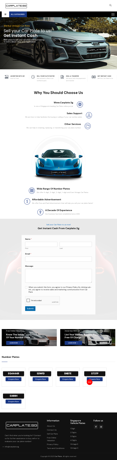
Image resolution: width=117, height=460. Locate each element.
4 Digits (73, 440)
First (26, 248)
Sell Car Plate (52, 434)
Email (28, 254)
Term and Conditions (55, 448)
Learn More (14, 343)
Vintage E (74, 444)
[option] (13, 377)
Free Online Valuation (51, 439)
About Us (51, 426)
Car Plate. (58, 456)
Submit (30, 308)
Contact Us (52, 430)
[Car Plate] (16, 5)
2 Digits (73, 432)
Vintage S (74, 448)
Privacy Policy (72, 287)
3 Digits (73, 436)
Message (29, 266)
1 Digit (72, 428)
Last (61, 248)
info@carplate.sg (12, 446)
